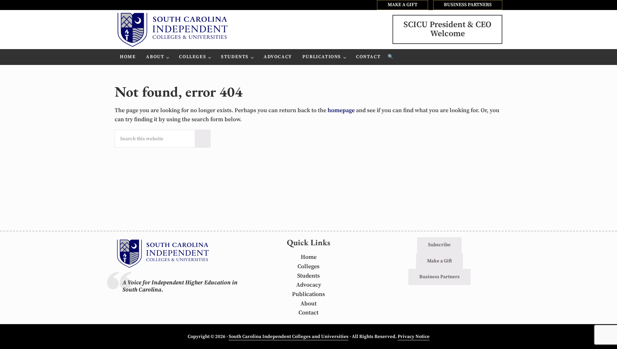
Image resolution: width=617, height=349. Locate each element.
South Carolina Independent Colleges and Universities (289, 336)
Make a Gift (439, 261)
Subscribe (439, 245)
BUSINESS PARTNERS (468, 5)
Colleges (308, 266)
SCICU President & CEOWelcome (447, 29)
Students (308, 276)
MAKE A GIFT (402, 5)
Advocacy (308, 285)
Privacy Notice (414, 336)
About (308, 303)
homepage (341, 110)
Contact (308, 312)
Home (309, 257)
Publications (308, 294)
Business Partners (439, 277)
